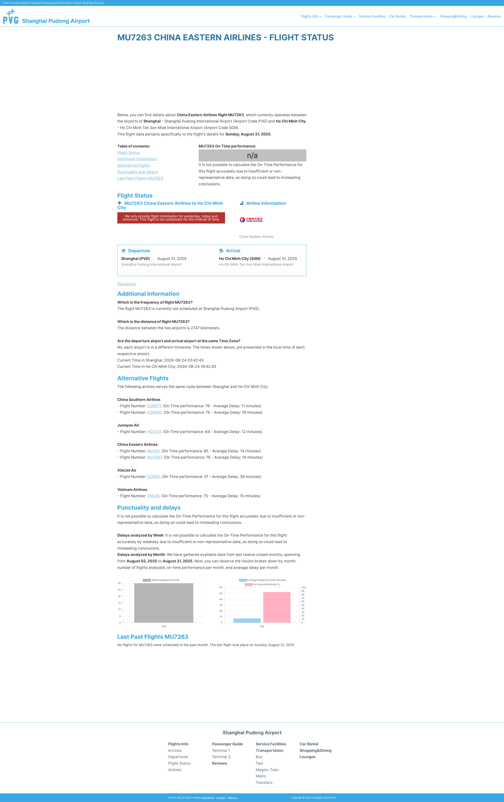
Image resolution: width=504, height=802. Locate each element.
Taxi (259, 763)
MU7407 (154, 457)
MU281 (153, 451)
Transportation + (423, 16)
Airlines (174, 769)
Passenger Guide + (340, 16)
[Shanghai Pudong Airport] (10, 16)
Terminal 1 (221, 750)
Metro (261, 776)
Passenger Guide (227, 744)
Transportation (270, 750)
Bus (259, 756)
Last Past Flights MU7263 (140, 178)
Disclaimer (208, 797)
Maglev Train (267, 769)
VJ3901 (153, 476)
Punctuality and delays (137, 172)
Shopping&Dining (453, 16)
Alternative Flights (133, 165)
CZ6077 (154, 405)
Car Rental (397, 16)
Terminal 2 (221, 756)
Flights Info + (311, 16)
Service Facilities (372, 16)
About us (232, 797)
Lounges (477, 16)
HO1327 (154, 431)
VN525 (153, 495)
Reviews (494, 16)
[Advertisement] (252, 79)
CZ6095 (154, 412)
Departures (178, 756)
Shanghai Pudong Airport (56, 21)
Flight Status (128, 152)
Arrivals (175, 750)
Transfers (264, 782)
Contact (220, 797)
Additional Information (137, 159)
